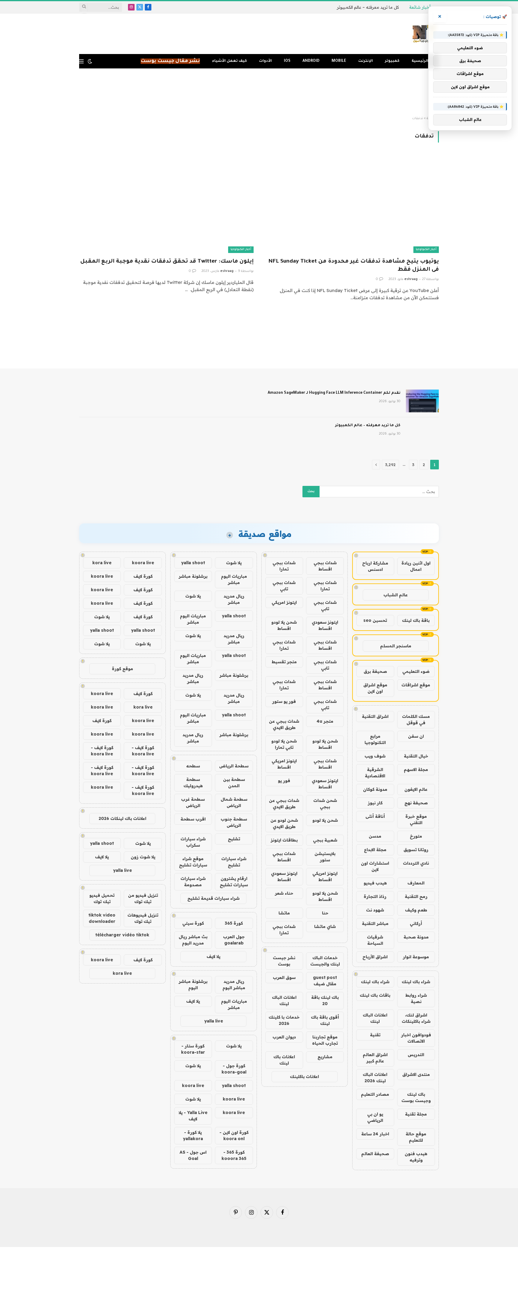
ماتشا (284, 913)
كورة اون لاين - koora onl (234, 1135)
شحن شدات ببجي (325, 803)
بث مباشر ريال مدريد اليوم (193, 940)
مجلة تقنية (416, 1114)
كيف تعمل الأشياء (229, 61)
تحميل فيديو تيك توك (102, 898)
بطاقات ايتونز (284, 840)
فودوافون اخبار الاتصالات (416, 1038)
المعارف (415, 883)
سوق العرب (284, 977)
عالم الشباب (395, 595)
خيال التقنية (416, 756)
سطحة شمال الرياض (234, 802)
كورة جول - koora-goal (234, 1069)
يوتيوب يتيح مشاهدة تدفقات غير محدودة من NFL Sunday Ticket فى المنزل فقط (353, 266)
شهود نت (375, 910)
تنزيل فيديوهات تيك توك (142, 918)
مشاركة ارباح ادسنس (375, 566)
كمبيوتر (392, 61)
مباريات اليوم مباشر (234, 579)
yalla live (213, 1021)
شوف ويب (375, 756)
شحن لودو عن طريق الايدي (284, 823)
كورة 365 (234, 923)
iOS (287, 61)
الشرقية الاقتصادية (375, 773)
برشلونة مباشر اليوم (193, 984)
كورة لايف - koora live (143, 751)
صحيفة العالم (375, 1153)
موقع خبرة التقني (416, 819)
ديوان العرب (284, 1037)
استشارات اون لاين (375, 866)
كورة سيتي (193, 923)
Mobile (339, 61)
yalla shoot (193, 562)
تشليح (234, 839)
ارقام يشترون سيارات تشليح (234, 881)
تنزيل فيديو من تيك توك (143, 898)
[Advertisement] (259, 92)
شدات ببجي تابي (284, 586)
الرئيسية (420, 61)
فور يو (284, 780)
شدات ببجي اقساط (325, 566)
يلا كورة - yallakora (193, 1135)
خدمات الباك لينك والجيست (325, 961)
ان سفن (416, 736)
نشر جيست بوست (284, 961)
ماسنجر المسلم (395, 646)
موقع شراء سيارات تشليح (193, 862)
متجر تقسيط (284, 661)
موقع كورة (122, 668)
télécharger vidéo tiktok (122, 935)
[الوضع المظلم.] (90, 61)
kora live (102, 562)
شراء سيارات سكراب (193, 842)
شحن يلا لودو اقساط (284, 625)
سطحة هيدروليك (193, 782)
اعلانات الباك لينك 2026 (375, 1077)
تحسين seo (375, 620)
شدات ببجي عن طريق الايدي (284, 724)
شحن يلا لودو (325, 820)
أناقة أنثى (375, 816)
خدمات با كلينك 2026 (284, 1020)
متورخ (416, 836)
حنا (325, 913)
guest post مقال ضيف (325, 980)
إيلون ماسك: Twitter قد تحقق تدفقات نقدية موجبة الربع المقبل (167, 262)
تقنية (375, 1035)
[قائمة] (81, 61)
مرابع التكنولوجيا (375, 739)
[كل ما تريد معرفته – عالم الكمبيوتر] (422, 433)
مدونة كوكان (375, 789)
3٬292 (390, 464)
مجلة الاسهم (416, 769)
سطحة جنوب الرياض (234, 822)
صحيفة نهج (416, 803)
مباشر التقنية (375, 923)
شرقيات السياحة (375, 940)
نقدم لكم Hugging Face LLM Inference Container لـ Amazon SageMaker (334, 393)
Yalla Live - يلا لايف (193, 1116)
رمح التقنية (416, 896)
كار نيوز (375, 803)
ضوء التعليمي (416, 671)
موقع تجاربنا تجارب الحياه (325, 1040)
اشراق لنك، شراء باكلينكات (416, 1018)
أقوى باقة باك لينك (325, 1020)
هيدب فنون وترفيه (416, 1157)
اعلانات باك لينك (284, 1060)
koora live (193, 1085)
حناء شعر (284, 893)
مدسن (375, 836)
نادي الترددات (416, 863)
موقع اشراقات (415, 685)
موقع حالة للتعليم (416, 1137)
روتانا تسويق (415, 849)
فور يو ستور (284, 701)
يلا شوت (234, 562)
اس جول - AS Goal (193, 1155)
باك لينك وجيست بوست (416, 1097)
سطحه (193, 766)
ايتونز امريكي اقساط (284, 764)
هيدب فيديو (375, 883)
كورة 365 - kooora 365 (234, 1155)
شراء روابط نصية (416, 998)
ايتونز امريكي (284, 602)
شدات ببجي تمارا (284, 566)
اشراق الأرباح (375, 956)
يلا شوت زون (143, 857)
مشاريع (324, 1056)
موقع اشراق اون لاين (375, 688)
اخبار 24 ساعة (375, 1134)
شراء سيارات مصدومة (193, 881)
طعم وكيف (416, 910)
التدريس (416, 1054)
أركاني (416, 923)
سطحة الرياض (234, 766)
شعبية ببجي (325, 840)
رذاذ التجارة (375, 896)
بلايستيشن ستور (324, 857)
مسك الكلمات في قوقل (416, 719)
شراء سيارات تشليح (233, 862)
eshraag (411, 279)
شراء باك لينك (416, 981)
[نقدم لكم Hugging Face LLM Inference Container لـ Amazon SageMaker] (422, 401)
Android (311, 61)
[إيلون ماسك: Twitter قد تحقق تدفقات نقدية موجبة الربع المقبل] (166, 204)
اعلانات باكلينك (304, 1076)
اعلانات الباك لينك (375, 1018)
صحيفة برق (375, 671)
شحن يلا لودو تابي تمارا (284, 744)
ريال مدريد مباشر (234, 599)
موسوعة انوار (416, 956)
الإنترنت (365, 61)
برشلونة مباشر (193, 576)
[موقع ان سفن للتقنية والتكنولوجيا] (425, 34)
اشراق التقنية (375, 716)
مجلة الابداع (375, 849)
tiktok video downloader (101, 918)
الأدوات (265, 61)
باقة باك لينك (416, 620)
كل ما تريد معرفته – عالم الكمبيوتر (368, 7)
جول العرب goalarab (234, 940)
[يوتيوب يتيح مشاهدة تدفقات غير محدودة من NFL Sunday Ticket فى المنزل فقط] (351, 204)
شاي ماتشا (325, 926)
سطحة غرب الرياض (193, 802)
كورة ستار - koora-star (193, 1049)
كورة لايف (143, 576)
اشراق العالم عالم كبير (375, 1058)
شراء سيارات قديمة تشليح (213, 898)
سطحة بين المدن (234, 782)
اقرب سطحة (193, 819)
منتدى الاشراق (416, 1074)
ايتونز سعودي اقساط (325, 625)
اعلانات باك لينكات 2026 (122, 818)
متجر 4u (325, 721)
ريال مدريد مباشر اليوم (233, 984)
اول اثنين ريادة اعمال (415, 566)
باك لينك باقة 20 (325, 1000)
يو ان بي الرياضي (375, 1117)
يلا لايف (213, 956)
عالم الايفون (415, 789)
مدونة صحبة (416, 937)
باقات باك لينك (375, 995)
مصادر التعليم (375, 1094)
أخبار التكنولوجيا (426, 249)
